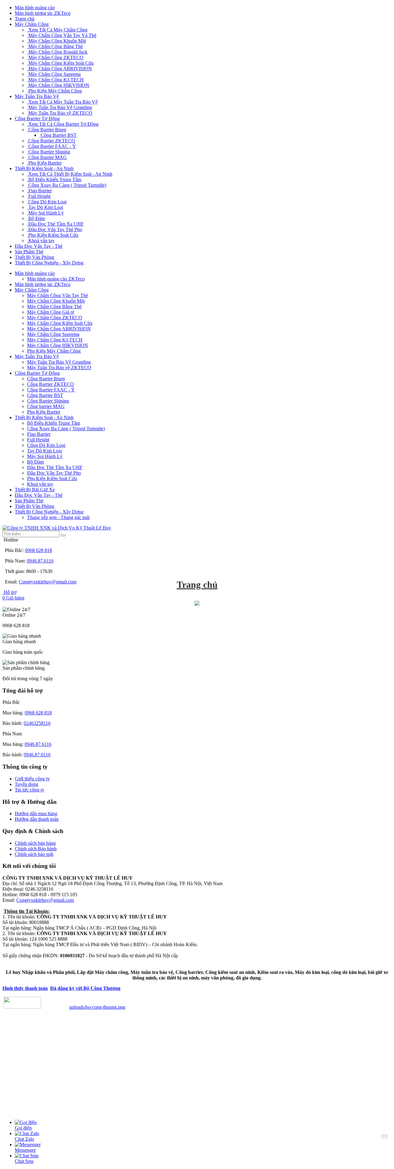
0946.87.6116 (40, 560)
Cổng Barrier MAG (47, 157)
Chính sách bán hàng (35, 843)
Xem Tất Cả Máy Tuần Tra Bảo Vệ (62, 101)
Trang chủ (24, 18)
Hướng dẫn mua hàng (36, 813)
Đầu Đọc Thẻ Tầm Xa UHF (55, 224)
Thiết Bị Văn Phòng (34, 257)
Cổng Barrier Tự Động (37, 118)
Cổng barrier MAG (46, 406)
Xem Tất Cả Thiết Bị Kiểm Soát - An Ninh (69, 174)
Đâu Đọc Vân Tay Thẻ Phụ (54, 229)
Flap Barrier (39, 190)
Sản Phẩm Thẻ (29, 251)
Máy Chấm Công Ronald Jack (57, 52)
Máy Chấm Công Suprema (54, 74)
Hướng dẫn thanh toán (36, 819)
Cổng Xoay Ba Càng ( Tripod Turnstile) (66, 185)
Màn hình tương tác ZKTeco (42, 13)
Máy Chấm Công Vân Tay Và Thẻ (61, 35)
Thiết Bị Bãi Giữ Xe (35, 489)
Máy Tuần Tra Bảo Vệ (37, 96)
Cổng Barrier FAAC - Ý (51, 146)
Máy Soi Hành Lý (45, 212)
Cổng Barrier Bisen (46, 129)
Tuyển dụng (26, 784)
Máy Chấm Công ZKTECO (55, 57)
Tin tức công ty (29, 789)
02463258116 (37, 723)
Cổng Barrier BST (58, 135)
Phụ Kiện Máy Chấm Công (54, 90)
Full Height (38, 196)
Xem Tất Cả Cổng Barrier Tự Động (62, 124)
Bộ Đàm (36, 218)
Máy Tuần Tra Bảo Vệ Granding (59, 107)
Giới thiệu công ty (32, 778)
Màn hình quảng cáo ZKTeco (56, 278)
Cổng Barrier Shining (48, 151)
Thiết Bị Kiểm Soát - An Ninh (44, 168)
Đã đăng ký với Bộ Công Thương (85, 988)
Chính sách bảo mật (34, 854)
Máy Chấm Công (32, 24)
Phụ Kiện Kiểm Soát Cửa (52, 235)
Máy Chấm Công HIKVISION (58, 85)
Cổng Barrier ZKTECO (51, 140)
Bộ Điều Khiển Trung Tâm (54, 179)
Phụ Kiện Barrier (44, 163)
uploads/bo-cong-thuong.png (97, 1007)
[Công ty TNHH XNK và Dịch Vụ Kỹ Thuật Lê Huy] (56, 527)
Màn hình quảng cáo (35, 7)
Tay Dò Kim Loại (45, 207)
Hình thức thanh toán (25, 988)
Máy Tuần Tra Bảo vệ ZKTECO (59, 113)
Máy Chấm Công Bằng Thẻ (55, 46)
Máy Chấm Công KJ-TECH (55, 79)
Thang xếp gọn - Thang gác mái (58, 517)
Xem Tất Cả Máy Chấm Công (57, 29)
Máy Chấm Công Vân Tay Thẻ (57, 295)
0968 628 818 (38, 550)
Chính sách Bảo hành (36, 848)
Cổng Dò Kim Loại (46, 201)
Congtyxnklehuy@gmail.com (47, 581)
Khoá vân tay (40, 240)
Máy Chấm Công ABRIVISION (59, 68)
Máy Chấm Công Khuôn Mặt (56, 40)
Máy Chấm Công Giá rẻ (50, 312)
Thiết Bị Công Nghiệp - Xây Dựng (49, 262)
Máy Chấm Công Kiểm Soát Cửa (60, 63)
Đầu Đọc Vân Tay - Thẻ (38, 246)
